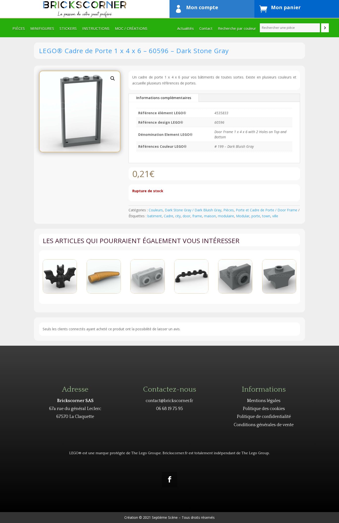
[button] (112, 78)
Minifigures (42, 29)
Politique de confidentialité (264, 416)
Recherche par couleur (237, 29)
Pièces (18, 29)
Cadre (168, 216)
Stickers (68, 29)
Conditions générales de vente (264, 424)
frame (197, 216)
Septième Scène (165, 517)
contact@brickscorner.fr (169, 400)
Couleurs (156, 210)
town (266, 216)
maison (210, 216)
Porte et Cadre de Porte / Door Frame (266, 210)
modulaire (226, 216)
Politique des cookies (264, 408)
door (186, 216)
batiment (154, 216)
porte (255, 216)
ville (275, 216)
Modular (242, 216)
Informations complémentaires (163, 97)
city (178, 216)
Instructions (95, 29)
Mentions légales (263, 400)
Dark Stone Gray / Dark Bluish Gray (193, 210)
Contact (205, 29)
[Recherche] (325, 27)
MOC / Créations (131, 29)
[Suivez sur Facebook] (169, 479)
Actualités (185, 29)
